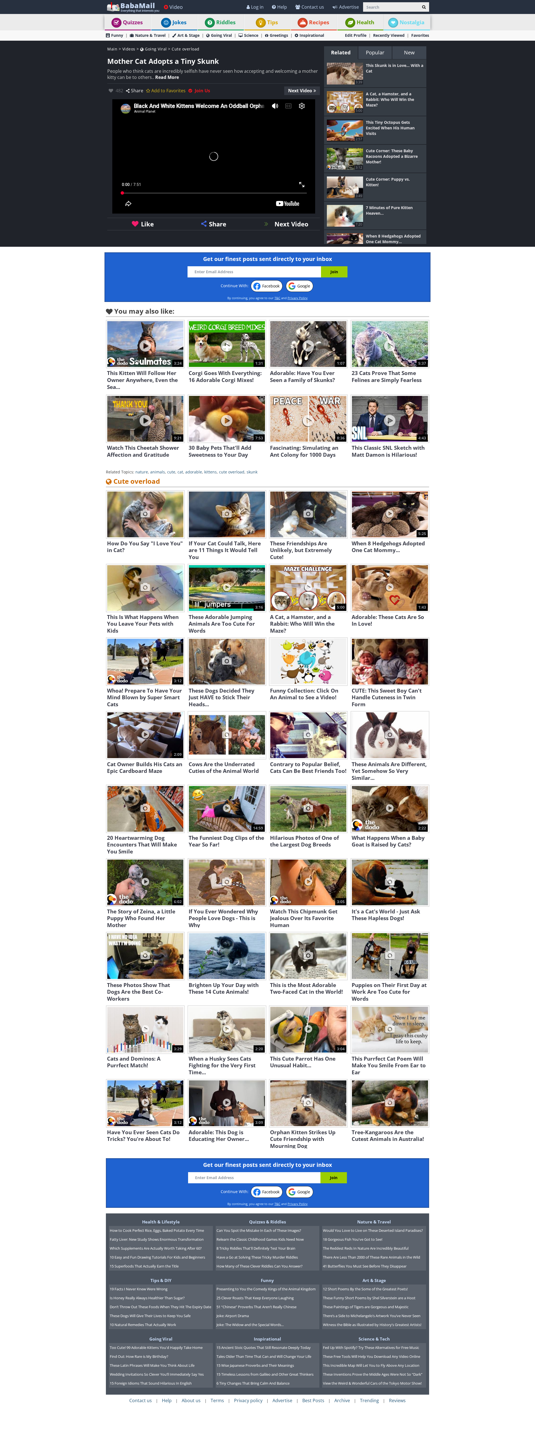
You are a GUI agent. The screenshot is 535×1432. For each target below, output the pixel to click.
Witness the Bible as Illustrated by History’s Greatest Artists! (372, 1324)
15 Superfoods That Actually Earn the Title (144, 1266)
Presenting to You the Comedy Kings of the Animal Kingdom (266, 1288)
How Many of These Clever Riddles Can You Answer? (260, 1266)
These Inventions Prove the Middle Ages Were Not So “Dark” (372, 1374)
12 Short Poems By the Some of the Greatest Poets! (365, 1288)
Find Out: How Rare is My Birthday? (139, 1356)
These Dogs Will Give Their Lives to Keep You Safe (150, 1315)
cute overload (231, 472)
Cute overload (186, 49)
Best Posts (313, 1400)
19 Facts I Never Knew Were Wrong (138, 1288)
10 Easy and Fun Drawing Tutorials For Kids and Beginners (157, 1257)
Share (137, 91)
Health (365, 22)
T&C (277, 298)
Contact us (312, 7)
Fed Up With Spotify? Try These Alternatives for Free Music (371, 1347)
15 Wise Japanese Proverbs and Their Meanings (255, 1365)
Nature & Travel (150, 35)
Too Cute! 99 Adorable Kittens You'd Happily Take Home (156, 1347)
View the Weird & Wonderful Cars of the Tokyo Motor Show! (372, 1383)
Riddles (225, 22)
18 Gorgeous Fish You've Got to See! (352, 1239)
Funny (117, 35)
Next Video (300, 91)
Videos (128, 49)
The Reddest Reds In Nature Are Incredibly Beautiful (365, 1248)
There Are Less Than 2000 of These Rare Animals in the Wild (371, 1257)
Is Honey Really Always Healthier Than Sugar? (147, 1297)
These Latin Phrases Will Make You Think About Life (152, 1365)
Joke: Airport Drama (233, 1315)
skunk (252, 472)
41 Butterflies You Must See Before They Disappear (365, 1266)
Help (282, 7)
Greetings (279, 35)
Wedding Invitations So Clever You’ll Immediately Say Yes (157, 1374)
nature (141, 472)
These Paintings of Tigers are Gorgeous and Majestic (365, 1306)
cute (171, 472)
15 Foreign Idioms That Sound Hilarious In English (151, 1383)
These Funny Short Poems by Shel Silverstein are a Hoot (369, 1297)
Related (341, 52)
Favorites (420, 35)
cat (180, 472)
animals (157, 472)
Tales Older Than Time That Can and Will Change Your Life (264, 1356)
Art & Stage (188, 35)
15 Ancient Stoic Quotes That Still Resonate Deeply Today (264, 1347)
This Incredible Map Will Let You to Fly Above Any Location (371, 1365)
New (409, 52)
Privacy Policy (298, 298)
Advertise (349, 7)
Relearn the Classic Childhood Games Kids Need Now (260, 1239)
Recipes (319, 22)
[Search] (424, 7)
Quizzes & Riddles (267, 1222)
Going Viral (221, 35)
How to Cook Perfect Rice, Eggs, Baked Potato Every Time (157, 1230)
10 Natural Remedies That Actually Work (143, 1324)
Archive (342, 1400)
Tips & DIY (160, 1280)
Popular (375, 52)
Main (112, 49)
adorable (193, 472)
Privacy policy (248, 1400)
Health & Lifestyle (161, 1222)
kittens (210, 472)
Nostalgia (412, 22)
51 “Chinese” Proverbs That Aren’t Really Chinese (256, 1306)
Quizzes (133, 22)
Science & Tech (374, 1339)
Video (176, 7)
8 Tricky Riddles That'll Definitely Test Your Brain (256, 1248)
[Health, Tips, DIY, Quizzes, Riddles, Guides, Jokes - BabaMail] (133, 6)
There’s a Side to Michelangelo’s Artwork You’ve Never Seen (371, 1315)
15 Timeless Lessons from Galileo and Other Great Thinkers (265, 1374)
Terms (217, 1400)
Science (251, 35)
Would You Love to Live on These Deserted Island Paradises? (373, 1230)
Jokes (179, 22)
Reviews (397, 1400)
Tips (272, 22)
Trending (369, 1400)
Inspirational (312, 35)
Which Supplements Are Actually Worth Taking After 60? (156, 1248)
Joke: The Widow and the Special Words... (250, 1324)
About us (191, 1400)
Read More (167, 77)
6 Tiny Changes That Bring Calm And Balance (253, 1383)
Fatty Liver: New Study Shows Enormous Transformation (157, 1239)
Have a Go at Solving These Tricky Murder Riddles (257, 1257)
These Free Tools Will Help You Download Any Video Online (371, 1356)
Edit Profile (355, 35)
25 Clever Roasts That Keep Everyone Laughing (255, 1297)
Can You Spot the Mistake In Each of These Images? (259, 1230)
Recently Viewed (389, 35)
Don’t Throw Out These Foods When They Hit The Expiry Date (160, 1306)
